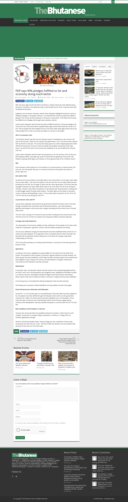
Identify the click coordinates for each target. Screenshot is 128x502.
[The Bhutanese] (64, 10)
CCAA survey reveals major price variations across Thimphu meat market (46, 58)
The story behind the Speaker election (23, 364)
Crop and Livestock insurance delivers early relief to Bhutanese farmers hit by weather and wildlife (74, 477)
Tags (109, 66)
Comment (19, 386)
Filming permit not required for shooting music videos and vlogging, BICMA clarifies (75, 487)
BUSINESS (61, 20)
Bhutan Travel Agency (91, 135)
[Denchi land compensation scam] (89, 82)
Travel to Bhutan (97, 138)
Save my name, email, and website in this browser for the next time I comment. (42, 423)
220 (105, 76)
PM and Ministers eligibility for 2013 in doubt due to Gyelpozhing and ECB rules (104, 103)
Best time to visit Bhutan (101, 137)
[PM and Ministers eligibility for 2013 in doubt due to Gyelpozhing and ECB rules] (89, 104)
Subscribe (48, 1)
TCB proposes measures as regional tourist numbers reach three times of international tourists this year (66, 340)
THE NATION (34, 20)
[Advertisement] (64, 42)
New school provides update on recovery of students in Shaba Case (66, 365)
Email (18, 410)
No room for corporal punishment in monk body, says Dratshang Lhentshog (75, 467)
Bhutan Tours (102, 135)
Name (18, 404)
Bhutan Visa (88, 138)
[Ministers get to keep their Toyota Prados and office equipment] (89, 73)
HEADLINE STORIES (20, 20)
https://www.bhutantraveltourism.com (95, 124)
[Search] (113, 1)
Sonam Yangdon (21, 97)
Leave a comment (59, 97)
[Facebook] (99, 2)
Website (18, 417)
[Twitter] (101, 2)
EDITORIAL (98, 20)
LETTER (32, 24)
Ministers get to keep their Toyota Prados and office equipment (104, 72)
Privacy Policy (40, 1)
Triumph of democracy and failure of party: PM (45, 364)
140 (105, 107)
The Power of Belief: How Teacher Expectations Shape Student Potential (74, 459)
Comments (102, 66)
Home (32, 1)
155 (94, 98)
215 (105, 83)
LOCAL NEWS (82, 20)
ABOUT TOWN (71, 20)
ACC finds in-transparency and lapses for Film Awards (27, 339)
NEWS (90, 20)
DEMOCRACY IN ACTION (48, 20)
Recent (94, 66)
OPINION (107, 20)
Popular (87, 66)
